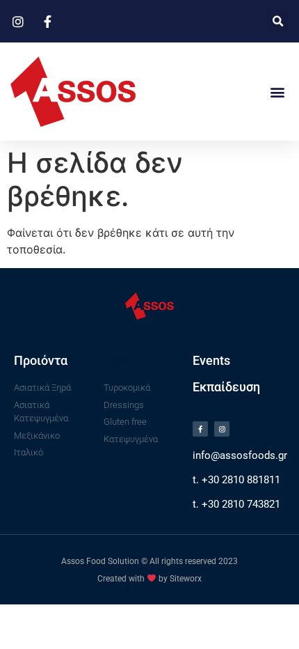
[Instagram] (221, 429)
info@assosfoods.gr (240, 455)
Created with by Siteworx (149, 579)
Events (211, 360)
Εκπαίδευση (226, 387)
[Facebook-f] (200, 429)
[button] (278, 21)
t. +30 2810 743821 (236, 504)
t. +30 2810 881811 (236, 480)
